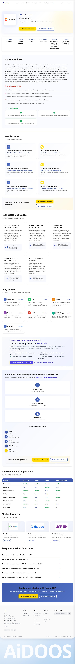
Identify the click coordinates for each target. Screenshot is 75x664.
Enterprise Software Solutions (46, 615)
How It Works (26, 615)
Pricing (22, 3)
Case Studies (37, 622)
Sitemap (69, 636)
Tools (40, 3)
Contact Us (63, 636)
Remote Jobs (47, 619)
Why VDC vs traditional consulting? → (47, 377)
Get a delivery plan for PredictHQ (22, 362)
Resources (33, 3)
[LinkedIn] (5, 630)
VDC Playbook (37, 615)
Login (62, 3)
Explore (20, 299)
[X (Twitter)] (8, 630)
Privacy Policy (49, 636)
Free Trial (69, 2)
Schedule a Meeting (46, 28)
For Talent (46, 3)
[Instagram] (15, 630)
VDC (17, 3)
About (27, 3)
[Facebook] (12, 630)
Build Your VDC (37, 613)
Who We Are (26, 613)
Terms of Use (56, 636)
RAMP (51, 3)
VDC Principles (37, 624)
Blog (45, 621)
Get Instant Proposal (28, 28)
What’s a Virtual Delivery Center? (42, 362)
